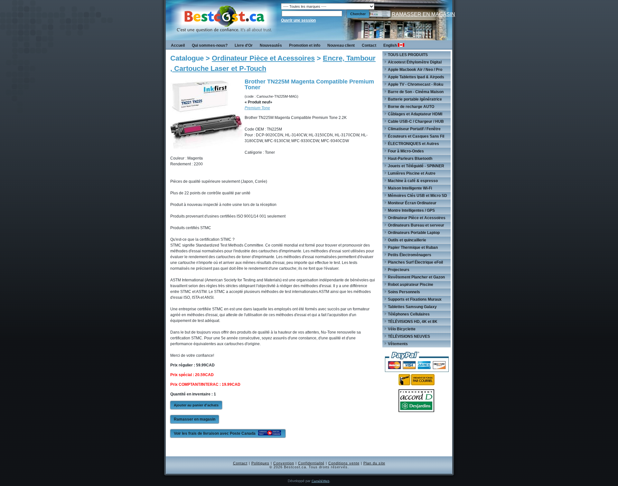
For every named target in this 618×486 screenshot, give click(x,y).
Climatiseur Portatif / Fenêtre (414, 129)
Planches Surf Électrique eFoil (415, 262)
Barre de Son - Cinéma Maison (416, 92)
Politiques (260, 463)
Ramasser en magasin (194, 419)
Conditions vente (344, 463)
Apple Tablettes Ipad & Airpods (416, 77)
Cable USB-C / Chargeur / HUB (416, 121)
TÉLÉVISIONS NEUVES (409, 336)
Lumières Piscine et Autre (411, 173)
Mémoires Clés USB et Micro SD (417, 195)
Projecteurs (398, 269)
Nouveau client (341, 45)
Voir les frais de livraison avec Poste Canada (215, 433)
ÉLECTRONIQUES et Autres (413, 143)
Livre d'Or (244, 45)
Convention (283, 463)
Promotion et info (304, 45)
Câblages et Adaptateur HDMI (415, 114)
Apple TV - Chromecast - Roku (415, 84)
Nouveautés (271, 45)
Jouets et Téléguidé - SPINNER (416, 166)
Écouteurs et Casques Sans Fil (416, 136)
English (390, 45)
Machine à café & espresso (413, 181)
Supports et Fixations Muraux (415, 299)
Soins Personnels (404, 292)
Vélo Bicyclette (402, 329)
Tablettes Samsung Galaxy (412, 307)
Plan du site (374, 463)
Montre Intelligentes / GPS (411, 210)
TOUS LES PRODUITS (408, 55)
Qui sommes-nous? (210, 45)
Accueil (178, 45)
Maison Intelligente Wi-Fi (410, 188)
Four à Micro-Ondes (406, 151)
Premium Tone (257, 108)
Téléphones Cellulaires (409, 314)
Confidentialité (311, 463)
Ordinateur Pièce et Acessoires (263, 58)
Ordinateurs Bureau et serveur (416, 225)
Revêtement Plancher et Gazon (416, 277)
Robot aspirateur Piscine (410, 284)
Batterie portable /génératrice (415, 99)
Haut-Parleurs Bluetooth (410, 158)
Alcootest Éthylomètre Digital (415, 62)
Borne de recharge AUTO (411, 106)
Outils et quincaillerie (407, 240)
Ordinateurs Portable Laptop (414, 232)
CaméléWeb (321, 481)
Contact (369, 45)
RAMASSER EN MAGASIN (423, 14)
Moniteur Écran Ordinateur (412, 203)
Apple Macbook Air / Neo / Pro (415, 69)
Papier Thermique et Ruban (413, 247)
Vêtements (398, 344)
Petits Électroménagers (409, 255)
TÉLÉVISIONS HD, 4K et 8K (412, 321)
